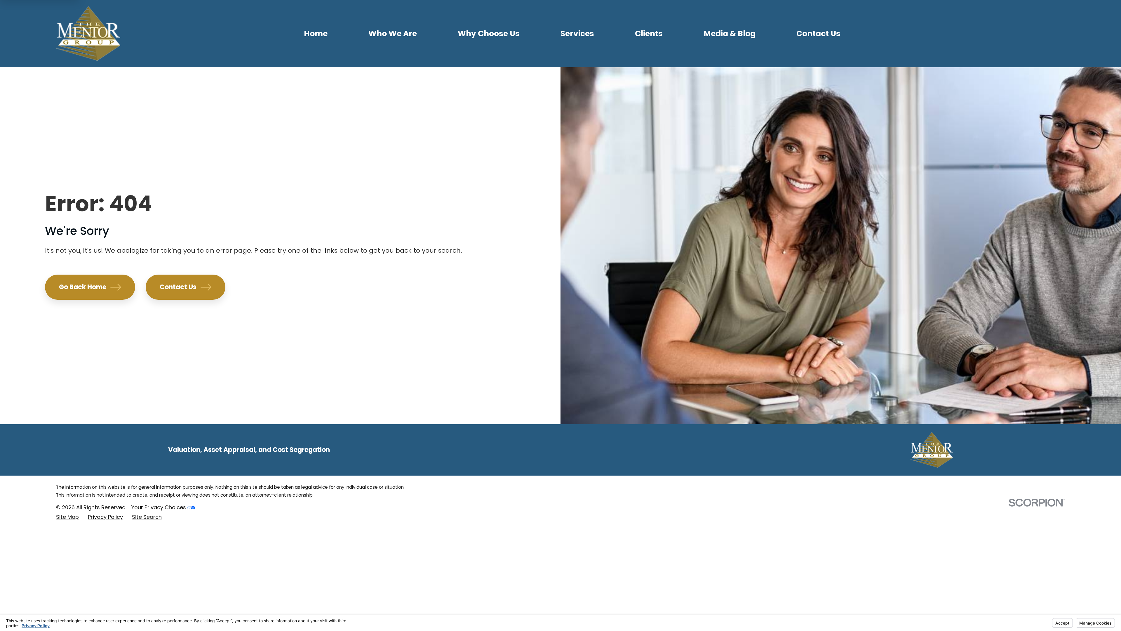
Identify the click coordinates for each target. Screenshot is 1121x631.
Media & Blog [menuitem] (730, 33)
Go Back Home (82, 287)
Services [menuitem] (577, 33)
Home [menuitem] (316, 33)
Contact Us (178, 287)
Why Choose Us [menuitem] (489, 33)
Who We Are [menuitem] (392, 33)
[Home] (88, 33)
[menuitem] (67, 517)
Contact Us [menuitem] (818, 33)
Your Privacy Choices (159, 507)
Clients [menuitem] (649, 33)
